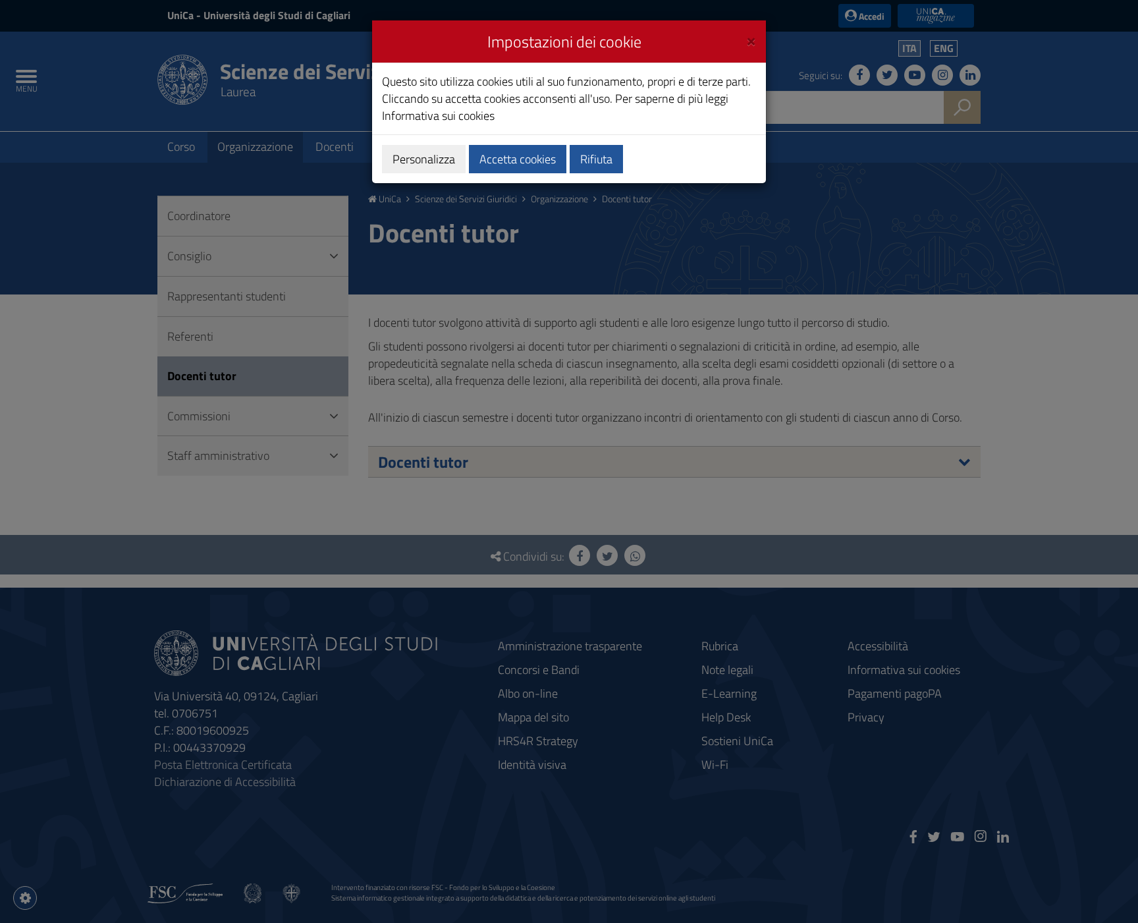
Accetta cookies (517, 159)
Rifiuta (596, 159)
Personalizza (424, 159)
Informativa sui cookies (438, 116)
